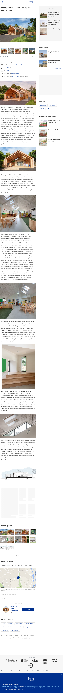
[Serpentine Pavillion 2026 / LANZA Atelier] (43, 123)
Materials (42, 109)
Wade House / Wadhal (53, 130)
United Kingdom (17, 62)
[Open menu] (2, 2)
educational (5, 630)
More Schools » (58, 68)
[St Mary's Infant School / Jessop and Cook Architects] (3, 532)
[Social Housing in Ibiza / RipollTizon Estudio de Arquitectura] (43, 23)
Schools (3, 62)
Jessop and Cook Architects (17, 65)
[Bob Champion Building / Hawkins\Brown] (43, 63)
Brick (4, 623)
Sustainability (43, 105)
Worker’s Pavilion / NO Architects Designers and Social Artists (54, 14)
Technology (52, 105)
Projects (10, 623)
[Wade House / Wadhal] (43, 133)
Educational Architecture (8, 627)
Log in (60, 1)
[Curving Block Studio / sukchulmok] (43, 31)
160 (8, 68)
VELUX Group (15, 76)
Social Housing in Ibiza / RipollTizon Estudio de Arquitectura (54, 22)
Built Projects (19, 623)
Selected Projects (29, 623)
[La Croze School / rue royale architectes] (43, 54)
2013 (8, 71)
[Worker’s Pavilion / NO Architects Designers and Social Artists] (43, 14)
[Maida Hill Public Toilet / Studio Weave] (43, 142)
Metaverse (50, 109)
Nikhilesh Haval (15, 74)
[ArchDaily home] (31, 2)
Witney (26, 627)
